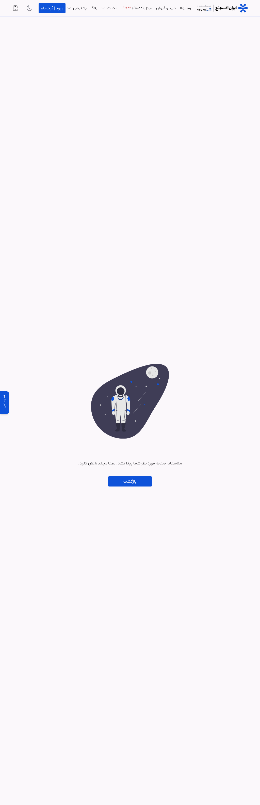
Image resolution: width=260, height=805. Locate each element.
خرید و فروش (166, 8)
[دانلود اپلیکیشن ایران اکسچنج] (15, 8)
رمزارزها (185, 8)
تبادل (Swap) (137, 8)
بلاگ (94, 8)
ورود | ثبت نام (52, 8)
